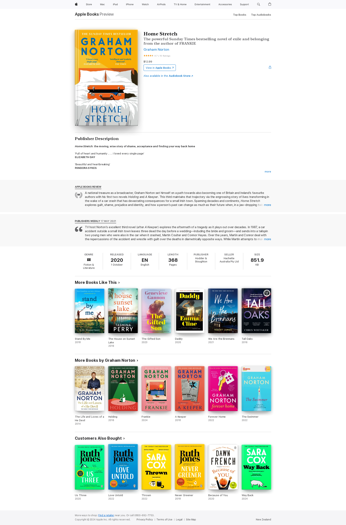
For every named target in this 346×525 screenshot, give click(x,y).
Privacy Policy (145, 519)
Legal (179, 519)
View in (158, 67)
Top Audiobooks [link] (261, 14)
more (268, 171)
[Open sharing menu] (270, 68)
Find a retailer (106, 515)
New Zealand (263, 519)
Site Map (191, 519)
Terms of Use (164, 519)
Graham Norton (156, 49)
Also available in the (167, 75)
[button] (258, 4)
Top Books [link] (239, 14)
